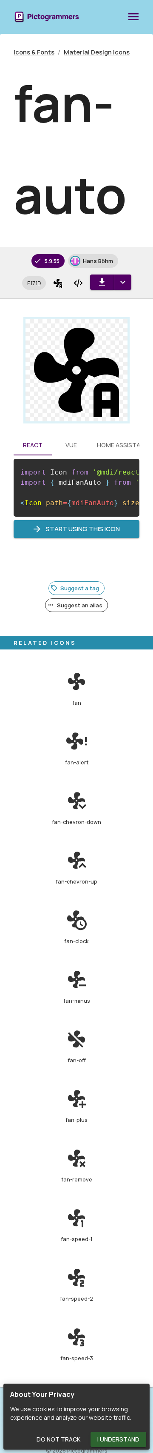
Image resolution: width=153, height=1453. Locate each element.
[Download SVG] (102, 282)
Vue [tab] (71, 445)
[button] (34, 283)
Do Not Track (58, 1439)
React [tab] (32, 445)
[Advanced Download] (122, 282)
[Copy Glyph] (57, 283)
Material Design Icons (97, 52)
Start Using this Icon (82, 528)
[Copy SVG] (78, 283)
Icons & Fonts (34, 52)
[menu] (133, 17)
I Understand (118, 1439)
